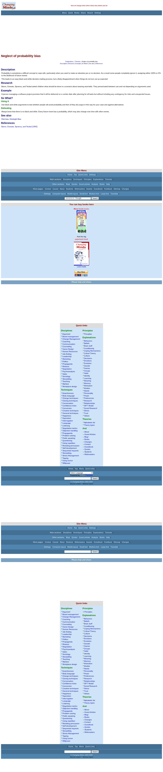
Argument (66, 334)
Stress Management (71, 456)
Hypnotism (67, 418)
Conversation (68, 403)
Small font (84, 194)
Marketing (67, 359)
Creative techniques (71, 411)
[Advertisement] (77, 33)
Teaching (66, 381)
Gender (87, 366)
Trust (86, 413)
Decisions (88, 358)
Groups (87, 371)
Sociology (66, 376)
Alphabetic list (89, 422)
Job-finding (67, 354)
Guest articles (84, 184)
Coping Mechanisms (92, 351)
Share (83, 13)
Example (78, 63)
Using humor (68, 461)
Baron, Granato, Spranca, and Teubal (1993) (19, 127)
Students (69, 189)
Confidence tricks (69, 406)
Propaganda (67, 364)
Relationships (89, 403)
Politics (65, 361)
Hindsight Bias (15, 119)
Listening (66, 426)
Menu (64, 13)
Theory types (89, 425)
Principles (88, 179)
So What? (85, 63)
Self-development (70, 448)
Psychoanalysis (69, 371)
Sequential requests (71, 451)
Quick (70, 13)
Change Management (71, 339)
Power (86, 396)
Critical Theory (90, 353)
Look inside (81, 267)
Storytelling (67, 379)
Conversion (67, 408)
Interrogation (68, 421)
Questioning (67, 441)
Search (90, 13)
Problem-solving (69, 436)
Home (69, 175)
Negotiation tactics (70, 428)
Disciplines (67, 179)
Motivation (88, 386)
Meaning (87, 381)
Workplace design (70, 386)
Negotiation (67, 369)
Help (108, 184)
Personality (88, 393)
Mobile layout (72, 194)
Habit (86, 373)
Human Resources (70, 351)
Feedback (108, 189)
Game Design (68, 349)
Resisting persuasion (71, 446)
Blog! (68, 184)
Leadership (67, 356)
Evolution (87, 363)
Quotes (74, 184)
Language (67, 423)
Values (86, 416)
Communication (69, 344)
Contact (48, 189)
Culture (87, 356)
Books (76, 13)
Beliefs (86, 343)
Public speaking (69, 438)
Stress (86, 411)
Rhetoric (66, 366)
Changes (125, 189)
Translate (114, 194)
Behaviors (88, 341)
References (99, 63)
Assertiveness (68, 393)
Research (71, 63)
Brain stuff (88, 346)
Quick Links (83, 175)
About (62, 189)
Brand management (71, 337)
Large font (105, 194)
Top (75, 175)
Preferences (89, 398)
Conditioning (89, 348)
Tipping (65, 458)
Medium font (94, 194)
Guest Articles (90, 434)
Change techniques (70, 398)
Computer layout (59, 194)
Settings (97, 13)
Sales (65, 374)
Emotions (88, 361)
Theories (77, 61)
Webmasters (80, 189)
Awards (89, 189)
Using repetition (69, 443)
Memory (87, 383)
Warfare (66, 384)
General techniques (70, 413)
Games (87, 368)
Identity (87, 376)
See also (91, 63)
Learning (87, 378)
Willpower (66, 463)
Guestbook (98, 189)
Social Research (90, 408)
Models (87, 388)
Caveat (55, 189)
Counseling (67, 346)
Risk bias (5, 119)
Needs (86, 391)
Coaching (66, 341)
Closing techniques (70, 401)
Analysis (94, 184)
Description (63, 63)
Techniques (77, 179)
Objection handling (70, 431)
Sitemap (117, 189)
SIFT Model (88, 406)
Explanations (69, 61)
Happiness (67, 416)
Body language (69, 396)
